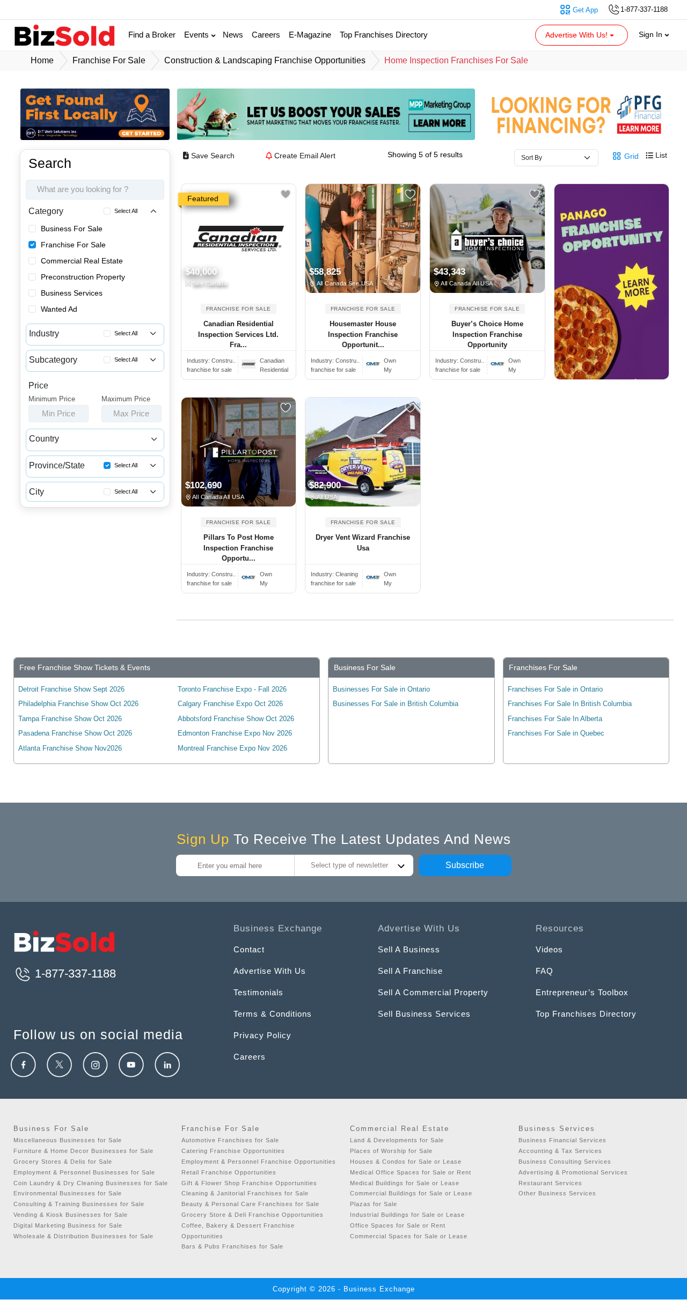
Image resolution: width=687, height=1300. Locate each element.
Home (42, 60)
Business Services (72, 293)
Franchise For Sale (73, 244)
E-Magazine (310, 34)
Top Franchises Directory (384, 34)
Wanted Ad (59, 309)
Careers (266, 34)
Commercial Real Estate (82, 260)
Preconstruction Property (83, 277)
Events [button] (197, 34)
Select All (125, 211)
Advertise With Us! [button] (577, 35)
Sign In (651, 34)
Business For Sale (72, 228)
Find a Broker (152, 34)
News (233, 34)
